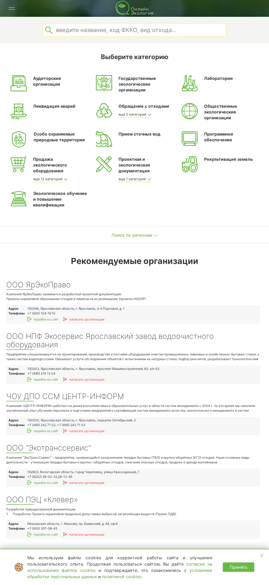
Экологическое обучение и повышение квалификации (60, 199)
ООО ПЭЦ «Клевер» (42, 499)
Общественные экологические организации (220, 111)
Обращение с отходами (143, 106)
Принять (238, 567)
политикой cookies (121, 576)
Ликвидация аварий (54, 106)
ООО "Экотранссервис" (48, 448)
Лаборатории (218, 78)
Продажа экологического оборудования (50, 165)
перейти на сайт (46, 319)
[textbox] (134, 30)
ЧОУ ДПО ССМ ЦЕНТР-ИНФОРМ (65, 396)
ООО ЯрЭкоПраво (38, 285)
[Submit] (49, 30)
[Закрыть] (261, 555)
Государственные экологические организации (137, 84)
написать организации (86, 319)
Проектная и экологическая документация (134, 165)
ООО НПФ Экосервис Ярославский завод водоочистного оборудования (110, 340)
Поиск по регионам (132, 235)
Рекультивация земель (228, 159)
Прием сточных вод (139, 134)
